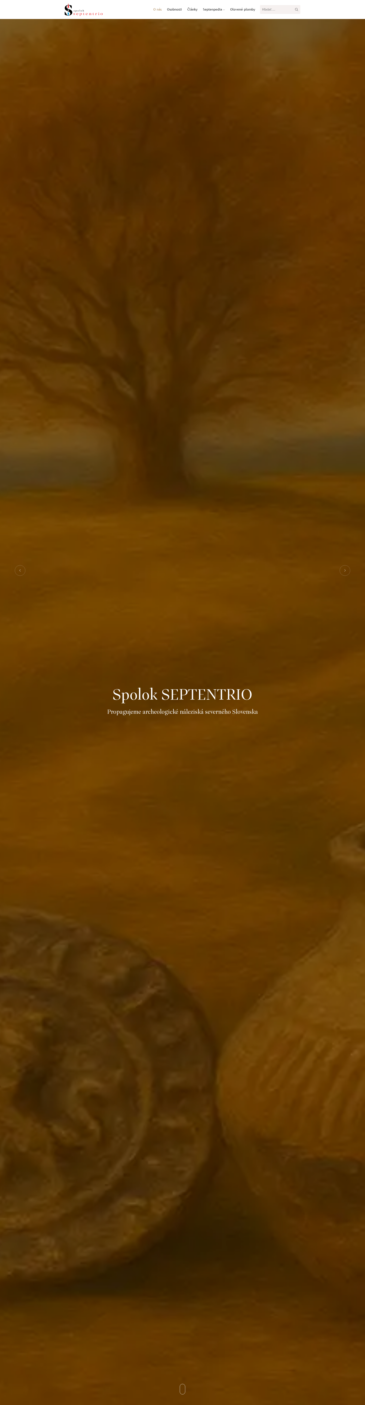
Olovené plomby (242, 9)
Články (192, 9)
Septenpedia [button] (213, 9)
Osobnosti (174, 9)
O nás (157, 9)
